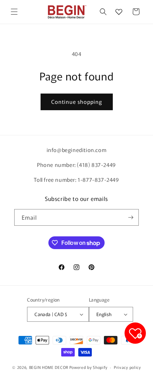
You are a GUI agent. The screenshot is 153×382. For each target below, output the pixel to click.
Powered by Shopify (88, 367)
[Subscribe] (130, 217)
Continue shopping (76, 101)
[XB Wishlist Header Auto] (119, 11)
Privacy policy (127, 367)
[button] (14, 11)
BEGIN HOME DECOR (48, 367)
